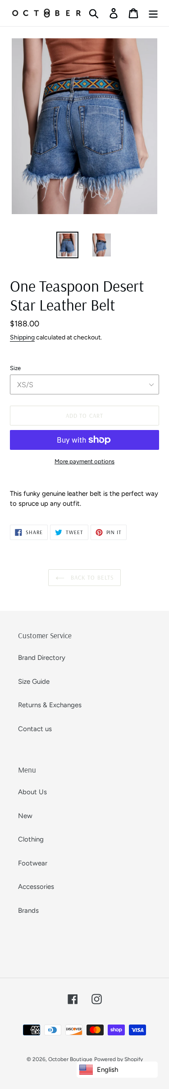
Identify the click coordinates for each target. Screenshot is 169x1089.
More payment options (84, 461)
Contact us (35, 729)
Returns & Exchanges (50, 705)
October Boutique (70, 1059)
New (25, 816)
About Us (32, 792)
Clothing (31, 839)
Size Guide (34, 681)
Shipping (22, 337)
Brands (28, 910)
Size (15, 368)
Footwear (32, 863)
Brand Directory (41, 658)
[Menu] (153, 13)
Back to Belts (91, 577)
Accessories (36, 887)
